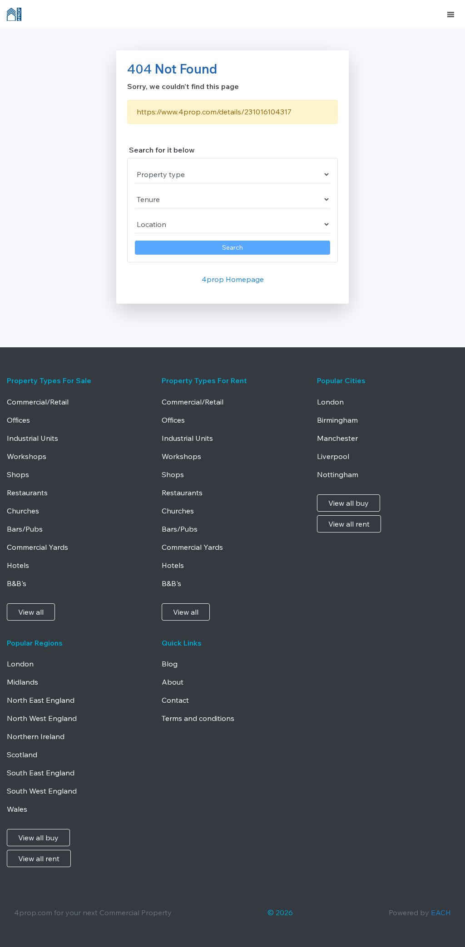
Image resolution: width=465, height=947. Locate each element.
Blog (170, 663)
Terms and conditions (198, 718)
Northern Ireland (35, 736)
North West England (42, 718)
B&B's (16, 583)
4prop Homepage (233, 279)
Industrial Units (32, 438)
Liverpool (333, 456)
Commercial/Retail (38, 401)
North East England (40, 700)
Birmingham (337, 419)
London (330, 401)
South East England (40, 772)
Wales (17, 809)
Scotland (22, 754)
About (172, 681)
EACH (441, 912)
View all (31, 612)
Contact (175, 700)
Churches (23, 510)
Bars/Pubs (25, 528)
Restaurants (27, 492)
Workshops (26, 456)
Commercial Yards (37, 547)
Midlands (22, 681)
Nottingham (337, 474)
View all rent (349, 523)
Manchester (337, 438)
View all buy (348, 503)
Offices (18, 419)
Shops (18, 474)
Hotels (18, 565)
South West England (42, 790)
